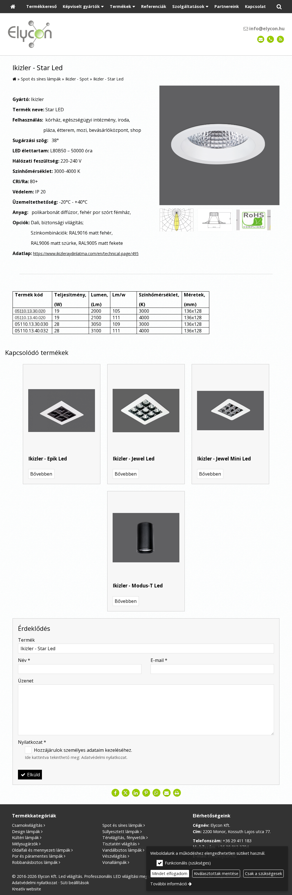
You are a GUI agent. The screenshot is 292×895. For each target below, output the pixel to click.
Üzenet (25, 681)
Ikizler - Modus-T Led (138, 585)
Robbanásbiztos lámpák (35, 862)
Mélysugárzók (25, 843)
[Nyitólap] (12, 7)
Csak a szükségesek (263, 873)
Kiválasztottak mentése (216, 873)
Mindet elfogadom (169, 873)
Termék (26, 640)
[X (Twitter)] (125, 792)
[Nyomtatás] (176, 792)
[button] (279, 7)
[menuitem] (12, 7)
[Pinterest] (146, 792)
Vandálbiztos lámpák (122, 850)
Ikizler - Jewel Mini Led (224, 458)
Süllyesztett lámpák (120, 831)
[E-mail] (261, 39)
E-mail (159, 660)
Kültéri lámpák (25, 837)
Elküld (33, 774)
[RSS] (280, 39)
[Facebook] (115, 792)
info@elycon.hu (266, 28)
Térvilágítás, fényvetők (123, 837)
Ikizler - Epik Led (47, 458)
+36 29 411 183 (237, 840)
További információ (168, 883)
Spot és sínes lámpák (122, 825)
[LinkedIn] (135, 792)
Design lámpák (26, 831)
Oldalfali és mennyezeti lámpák (41, 850)
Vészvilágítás (114, 856)
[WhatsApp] (156, 792)
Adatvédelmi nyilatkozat (104, 757)
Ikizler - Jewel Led (134, 458)
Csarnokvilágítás (27, 825)
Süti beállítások (74, 882)
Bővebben (41, 474)
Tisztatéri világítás (119, 843)
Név (24, 660)
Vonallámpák (114, 862)
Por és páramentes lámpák (37, 856)
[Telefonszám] (270, 39)
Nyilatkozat (32, 742)
